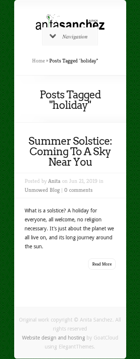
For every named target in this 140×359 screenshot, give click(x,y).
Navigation (75, 36)
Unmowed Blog (42, 189)
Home (38, 60)
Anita (54, 180)
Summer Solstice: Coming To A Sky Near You (70, 151)
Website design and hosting (53, 338)
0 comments (78, 189)
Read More (102, 264)
